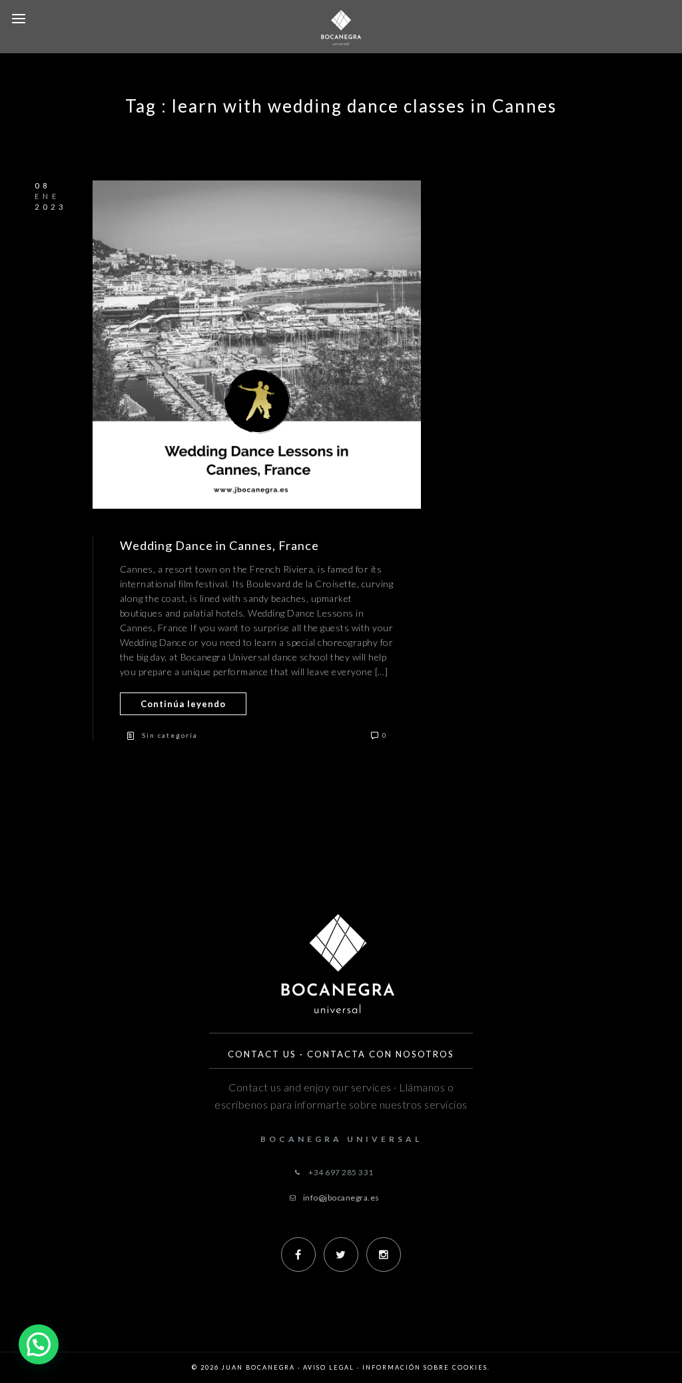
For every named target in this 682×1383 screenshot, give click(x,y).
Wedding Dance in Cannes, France (219, 545)
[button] (39, 1344)
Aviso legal (328, 1367)
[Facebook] (298, 1254)
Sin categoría (170, 735)
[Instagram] (383, 1254)
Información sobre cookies (425, 1367)
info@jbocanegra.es (341, 1198)
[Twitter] (341, 1254)
